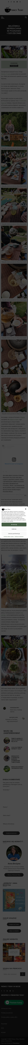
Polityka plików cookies (9, 536)
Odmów (14, 529)
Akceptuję (14, 524)
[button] (25, 509)
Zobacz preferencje (14, 533)
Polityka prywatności (19, 536)
